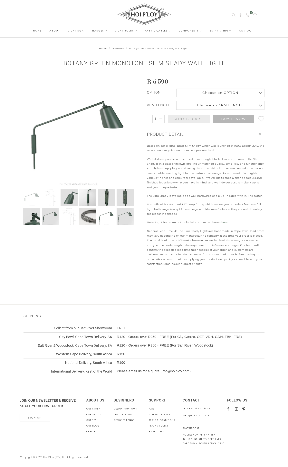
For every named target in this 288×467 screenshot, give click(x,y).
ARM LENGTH (159, 105)
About (54, 31)
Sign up (35, 417)
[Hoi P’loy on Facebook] (229, 409)
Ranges (98, 30)
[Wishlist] (255, 15)
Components (189, 30)
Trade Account (124, 414)
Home (37, 31)
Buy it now (233, 119)
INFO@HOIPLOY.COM (196, 415)
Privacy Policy (159, 431)
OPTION (154, 92)
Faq (151, 409)
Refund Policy (158, 426)
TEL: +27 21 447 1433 (196, 408)
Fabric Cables (157, 30)
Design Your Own (125, 409)
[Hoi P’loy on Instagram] (237, 409)
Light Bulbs (125, 30)
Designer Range (124, 420)
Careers (91, 431)
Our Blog (92, 426)
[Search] (233, 15)
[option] (81, 132)
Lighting (75, 30)
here (224, 222)
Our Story (93, 409)
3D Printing (219, 30)
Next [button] (130, 132)
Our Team (92, 420)
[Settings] (240, 15)
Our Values (93, 414)
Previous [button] (27, 132)
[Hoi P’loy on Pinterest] (245, 409)
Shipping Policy (159, 414)
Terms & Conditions (162, 420)
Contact (246, 31)
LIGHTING (118, 48)
